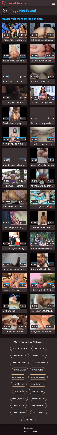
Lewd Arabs (16, 3)
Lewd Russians (19, 412)
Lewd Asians (39, 348)
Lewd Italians (37, 391)
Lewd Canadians (19, 362)
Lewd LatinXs (18, 405)
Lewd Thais (29, 419)
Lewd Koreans (38, 398)
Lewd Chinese (39, 362)
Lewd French (18, 384)
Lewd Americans (19, 348)
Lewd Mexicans (37, 405)
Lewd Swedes (38, 412)
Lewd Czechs (20, 370)
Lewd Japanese (19, 398)
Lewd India (19, 391)
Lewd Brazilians (20, 355)
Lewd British (38, 355)
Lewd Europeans (38, 377)
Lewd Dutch (37, 370)
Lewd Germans (37, 384)
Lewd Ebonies (18, 377)
